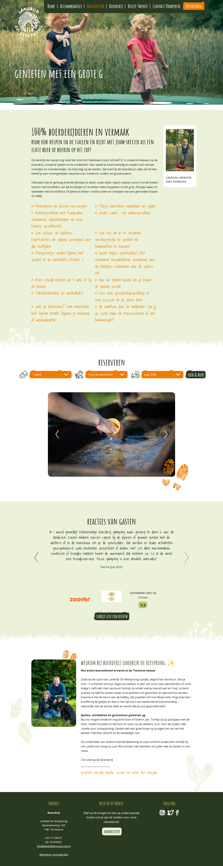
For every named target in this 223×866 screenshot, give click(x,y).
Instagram (162, 812)
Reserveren (194, 6)
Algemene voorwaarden (53, 854)
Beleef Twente (138, 6)
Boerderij (116, 6)
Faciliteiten (95, 6)
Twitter (170, 812)
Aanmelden (112, 831)
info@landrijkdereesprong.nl (53, 846)
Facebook (177, 812)
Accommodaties (71, 6)
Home (51, 6)
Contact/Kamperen (166, 6)
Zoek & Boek (196, 375)
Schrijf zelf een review (112, 616)
